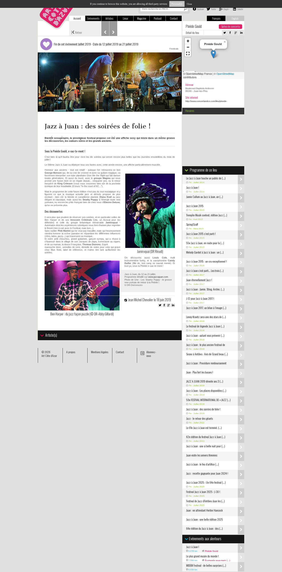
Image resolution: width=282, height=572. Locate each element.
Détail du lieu (192, 33)
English (235, 18)
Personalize (176, 3)
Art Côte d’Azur (49, 355)
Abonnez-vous (151, 354)
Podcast (158, 18)
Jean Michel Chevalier (140, 299)
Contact (174, 18)
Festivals (174, 48)
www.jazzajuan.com (158, 277)
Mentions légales (99, 352)
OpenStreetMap (225, 73)
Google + (226, 9)
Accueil (77, 18)
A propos (70, 352)
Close (189, 4)
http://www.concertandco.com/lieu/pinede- (206, 101)
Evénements (93, 18)
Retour (76, 32)
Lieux (125, 18)
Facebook (200, 9)
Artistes (109, 18)
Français (216, 18)
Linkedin (240, 9)
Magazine (141, 18)
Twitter (213, 9)
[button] (213, 54)
